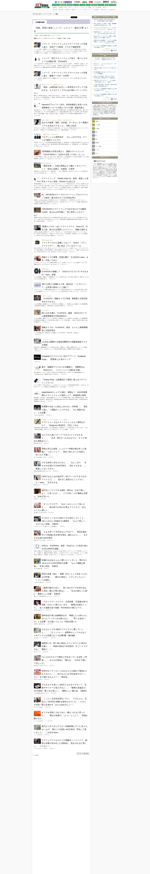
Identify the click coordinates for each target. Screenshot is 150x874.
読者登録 (96, 9)
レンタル (97, 149)
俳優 (65, 38)
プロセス (82, 4)
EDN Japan (90, 2)
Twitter (59, 1)
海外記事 (54, 9)
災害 (96, 139)
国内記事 (60, 9)
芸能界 (59, 38)
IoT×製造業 (98, 7)
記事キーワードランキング (105, 118)
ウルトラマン (52, 38)
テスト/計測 (112, 4)
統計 (70, 7)
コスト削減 (97, 124)
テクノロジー (56, 4)
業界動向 (55, 7)
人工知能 (97, 128)
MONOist (77, 2)
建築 (96, 132)
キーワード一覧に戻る (83, 753)
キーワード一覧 (47, 14)
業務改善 (97, 142)
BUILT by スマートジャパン (106, 2)
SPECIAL (102, 9)
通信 (107, 4)
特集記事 (66, 9)
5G (93, 7)
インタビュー (76, 7)
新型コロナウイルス (99, 161)
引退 (45, 38)
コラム (82, 7)
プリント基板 (98, 146)
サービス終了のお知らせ (105, 102)
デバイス (76, 4)
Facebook (56, 1)
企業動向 (61, 7)
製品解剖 (63, 4)
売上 (96, 135)
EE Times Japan (84, 2)
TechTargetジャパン (108, 17)
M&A (66, 7)
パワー (88, 4)
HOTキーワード (105, 157)
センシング (100, 4)
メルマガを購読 (67, 2)
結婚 (69, 38)
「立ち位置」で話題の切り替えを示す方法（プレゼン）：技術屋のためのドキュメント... (104, 59)
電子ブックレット (87, 9)
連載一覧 (73, 9)
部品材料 (94, 4)
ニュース (79, 9)
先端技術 (70, 4)
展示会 (104, 7)
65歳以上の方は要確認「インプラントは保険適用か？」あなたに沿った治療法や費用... (105, 42)
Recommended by (107, 50)
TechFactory (114, 2)
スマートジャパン (98, 2)
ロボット (97, 153)
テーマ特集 (88, 7)
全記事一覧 (112, 9)
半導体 (96, 121)
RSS (61, 1)
